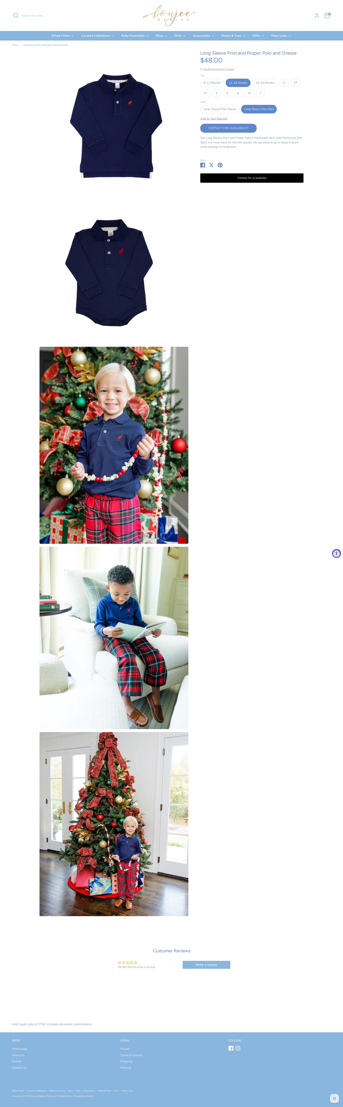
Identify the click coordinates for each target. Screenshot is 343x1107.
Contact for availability (228, 128)
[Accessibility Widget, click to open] (336, 553)
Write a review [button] (206, 965)
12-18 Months (238, 83)
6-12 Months (212, 83)
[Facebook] (231, 1048)
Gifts (256, 36)
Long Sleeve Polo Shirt (259, 109)
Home (15, 44)
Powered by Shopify (83, 1096)
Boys (160, 36)
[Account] (317, 15)
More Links (279, 36)
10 (249, 93)
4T (205, 93)
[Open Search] (16, 15)
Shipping (126, 1061)
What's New (61, 36)
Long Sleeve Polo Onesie (220, 109)
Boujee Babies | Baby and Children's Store (52, 1096)
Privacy (125, 1049)
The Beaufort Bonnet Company (218, 69)
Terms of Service (131, 1055)
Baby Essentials (133, 36)
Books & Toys (232, 36)
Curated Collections (96, 36)
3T (295, 83)
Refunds (125, 1068)
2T (284, 83)
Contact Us (19, 1068)
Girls (178, 36)
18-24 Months (264, 83)
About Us (18, 1055)
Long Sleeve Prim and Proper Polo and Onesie (45, 44)
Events (16, 1061)
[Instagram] (237, 1048)
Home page (19, 1049)
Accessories (202, 36)
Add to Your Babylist (213, 119)
